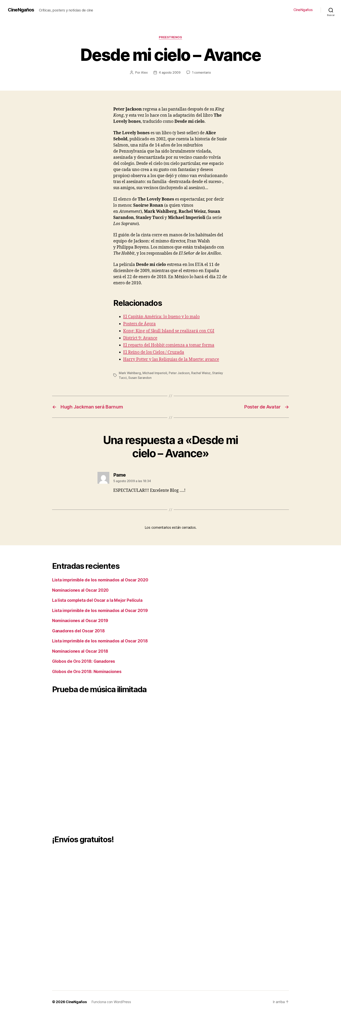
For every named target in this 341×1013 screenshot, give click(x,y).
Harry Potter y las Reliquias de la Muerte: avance (171, 359)
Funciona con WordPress (111, 1002)
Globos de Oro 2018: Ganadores (83, 661)
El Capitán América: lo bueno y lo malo (161, 316)
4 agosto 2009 (170, 72)
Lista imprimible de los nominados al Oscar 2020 (100, 579)
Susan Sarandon (139, 378)
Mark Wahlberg (130, 373)
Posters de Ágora (139, 324)
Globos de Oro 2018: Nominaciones (86, 671)
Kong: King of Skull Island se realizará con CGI (168, 331)
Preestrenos (170, 37)
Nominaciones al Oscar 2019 (80, 620)
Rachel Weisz (201, 373)
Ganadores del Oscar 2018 (78, 630)
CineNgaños (21, 10)
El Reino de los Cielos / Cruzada (153, 352)
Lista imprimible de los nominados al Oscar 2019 (100, 610)
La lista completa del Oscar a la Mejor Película (97, 600)
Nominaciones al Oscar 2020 (80, 590)
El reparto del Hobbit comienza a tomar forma (168, 345)
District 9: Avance (140, 338)
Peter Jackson (179, 373)
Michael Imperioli (154, 373)
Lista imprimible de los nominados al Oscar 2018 (100, 640)
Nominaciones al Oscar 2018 (80, 651)
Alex (144, 72)
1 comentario (201, 72)
